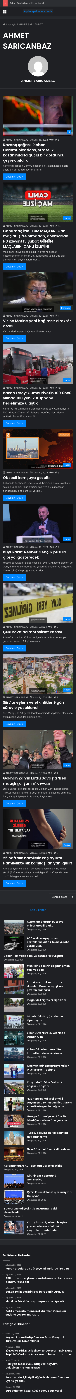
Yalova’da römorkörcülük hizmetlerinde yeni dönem (44, 1051)
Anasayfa (10, 24)
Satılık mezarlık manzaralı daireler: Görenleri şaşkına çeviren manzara (45, 986)
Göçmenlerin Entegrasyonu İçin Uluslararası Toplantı (48, 1068)
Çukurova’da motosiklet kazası (32, 631)
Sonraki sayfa (59, 896)
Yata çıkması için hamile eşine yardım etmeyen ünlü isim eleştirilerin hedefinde (47, 1226)
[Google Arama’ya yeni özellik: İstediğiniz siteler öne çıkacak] (14, 1121)
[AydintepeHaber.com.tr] (38, 11)
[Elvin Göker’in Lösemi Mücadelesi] (14, 1154)
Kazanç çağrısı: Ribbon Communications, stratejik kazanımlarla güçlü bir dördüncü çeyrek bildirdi (33, 152)
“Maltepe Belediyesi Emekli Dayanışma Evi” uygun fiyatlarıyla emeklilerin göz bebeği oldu (49, 1102)
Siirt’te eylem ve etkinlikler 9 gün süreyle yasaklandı (33, 705)
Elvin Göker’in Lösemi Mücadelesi (49, 1149)
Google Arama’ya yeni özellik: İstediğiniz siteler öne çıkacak (47, 1118)
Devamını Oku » (14, 176)
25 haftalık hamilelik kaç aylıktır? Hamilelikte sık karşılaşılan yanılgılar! (37, 860)
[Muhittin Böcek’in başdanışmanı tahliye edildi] (14, 971)
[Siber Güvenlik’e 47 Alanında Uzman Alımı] (14, 1038)
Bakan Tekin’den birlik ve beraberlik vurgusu (34, 3)
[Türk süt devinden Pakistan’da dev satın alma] (14, 1138)
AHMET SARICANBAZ (38, 80)
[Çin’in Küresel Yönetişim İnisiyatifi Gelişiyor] (14, 1197)
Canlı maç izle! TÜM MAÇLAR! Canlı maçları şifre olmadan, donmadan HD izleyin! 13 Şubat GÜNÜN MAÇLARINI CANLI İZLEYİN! (35, 238)
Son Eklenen (38, 910)
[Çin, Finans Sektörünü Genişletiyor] (14, 1181)
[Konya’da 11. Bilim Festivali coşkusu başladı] (14, 1087)
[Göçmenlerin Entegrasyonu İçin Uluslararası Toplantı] (14, 1071)
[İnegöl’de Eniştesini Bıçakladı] (14, 1005)
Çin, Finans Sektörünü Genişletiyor (41, 1177)
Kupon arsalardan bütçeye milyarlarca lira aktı (45, 923)
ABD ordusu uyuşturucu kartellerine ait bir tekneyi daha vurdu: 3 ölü (48, 942)
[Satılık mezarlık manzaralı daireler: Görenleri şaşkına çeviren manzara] (14, 987)
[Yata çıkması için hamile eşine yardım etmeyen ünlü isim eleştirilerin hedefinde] (14, 1227)
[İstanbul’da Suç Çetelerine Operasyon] (14, 1021)
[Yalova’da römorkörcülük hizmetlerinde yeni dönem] (14, 1054)
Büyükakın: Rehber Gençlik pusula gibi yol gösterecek (34, 555)
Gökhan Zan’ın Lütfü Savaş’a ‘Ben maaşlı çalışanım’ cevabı (34, 781)
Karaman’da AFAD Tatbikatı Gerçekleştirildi (33, 1166)
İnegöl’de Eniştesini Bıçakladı (46, 1000)
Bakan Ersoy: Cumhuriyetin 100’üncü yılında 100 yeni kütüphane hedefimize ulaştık (37, 398)
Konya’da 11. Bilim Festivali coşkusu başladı (44, 1084)
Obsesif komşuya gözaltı (26, 477)
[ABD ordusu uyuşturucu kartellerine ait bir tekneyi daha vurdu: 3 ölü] (14, 943)
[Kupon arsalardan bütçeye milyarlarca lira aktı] (14, 927)
